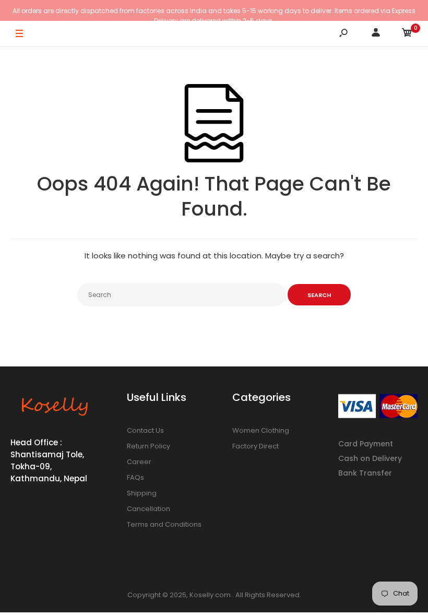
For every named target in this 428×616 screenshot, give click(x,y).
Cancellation (148, 509)
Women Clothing (260, 430)
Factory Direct (255, 446)
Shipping (142, 493)
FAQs (135, 477)
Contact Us (145, 430)
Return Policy (148, 446)
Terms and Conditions (164, 524)
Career (139, 462)
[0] (407, 34)
